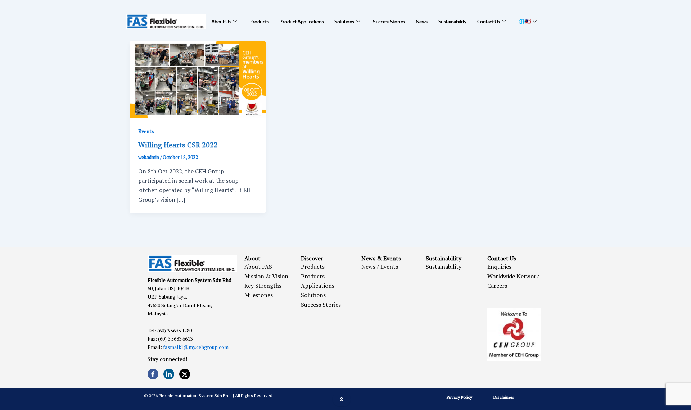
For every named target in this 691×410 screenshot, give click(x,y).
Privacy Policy (459, 397)
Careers (497, 286)
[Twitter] (184, 374)
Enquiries (499, 266)
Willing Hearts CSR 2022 (178, 145)
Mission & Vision (266, 276)
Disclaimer (503, 397)
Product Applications (301, 21)
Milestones (258, 295)
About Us (221, 21)
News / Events (379, 266)
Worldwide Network (513, 276)
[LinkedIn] (168, 374)
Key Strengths (262, 286)
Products (258, 21)
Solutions (344, 21)
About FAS (258, 266)
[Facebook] (153, 374)
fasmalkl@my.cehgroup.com (196, 346)
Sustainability (452, 21)
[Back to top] (342, 399)
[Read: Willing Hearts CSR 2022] (198, 78)
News (422, 21)
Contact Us (488, 21)
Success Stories (389, 21)
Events (146, 131)
